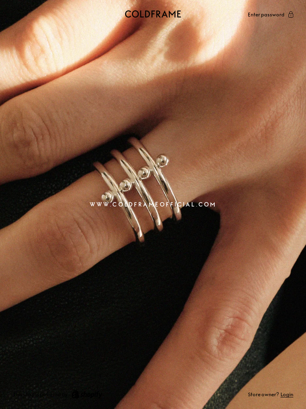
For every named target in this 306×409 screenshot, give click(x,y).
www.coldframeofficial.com (153, 204)
